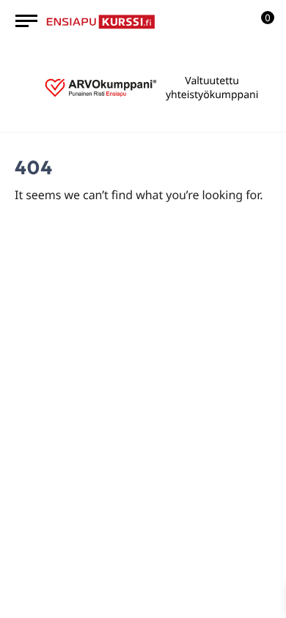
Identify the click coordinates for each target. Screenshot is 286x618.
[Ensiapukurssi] (101, 21)
